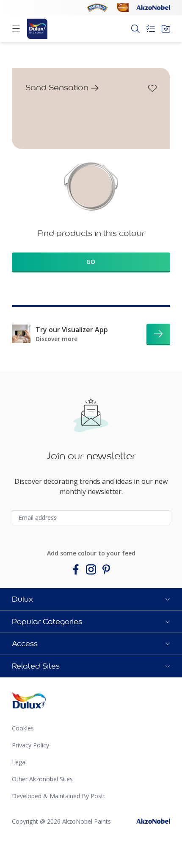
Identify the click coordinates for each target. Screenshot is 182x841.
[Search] (135, 29)
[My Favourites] (166, 29)
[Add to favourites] (152, 88)
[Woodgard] (123, 7)
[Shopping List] (150, 29)
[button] (91, 599)
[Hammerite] (97, 7)
